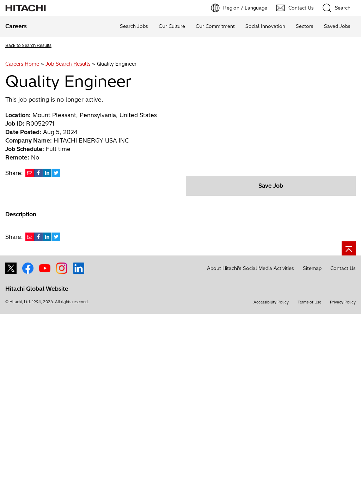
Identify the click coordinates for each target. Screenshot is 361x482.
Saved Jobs (337, 26)
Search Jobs (134, 26)
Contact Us (343, 268)
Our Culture (172, 26)
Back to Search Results (28, 45)
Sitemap (312, 268)
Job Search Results (68, 64)
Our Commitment (215, 26)
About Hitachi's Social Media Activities (250, 268)
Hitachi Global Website (36, 288)
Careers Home (22, 64)
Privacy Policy (343, 302)
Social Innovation (265, 26)
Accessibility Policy (271, 302)
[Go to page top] (349, 248)
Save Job (270, 185)
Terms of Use (309, 302)
